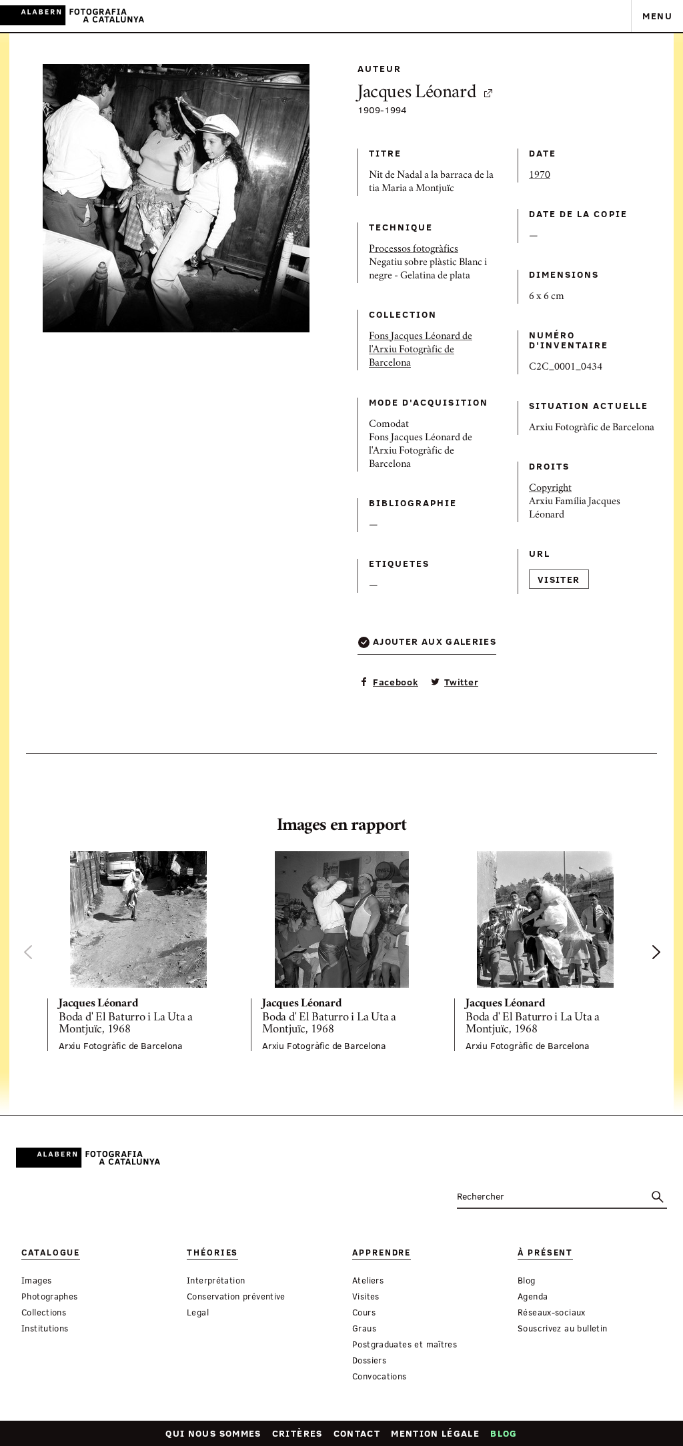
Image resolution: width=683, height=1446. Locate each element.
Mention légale (435, 1433)
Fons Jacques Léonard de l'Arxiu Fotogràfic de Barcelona (420, 350)
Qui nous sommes (213, 1433)
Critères (297, 1433)
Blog (503, 1433)
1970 (539, 176)
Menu (657, 15)
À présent (545, 1252)
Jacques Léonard (417, 93)
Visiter (559, 579)
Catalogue (50, 1252)
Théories (212, 1252)
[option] (138, 951)
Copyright (550, 489)
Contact (357, 1433)
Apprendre (381, 1252)
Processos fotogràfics (413, 249)
